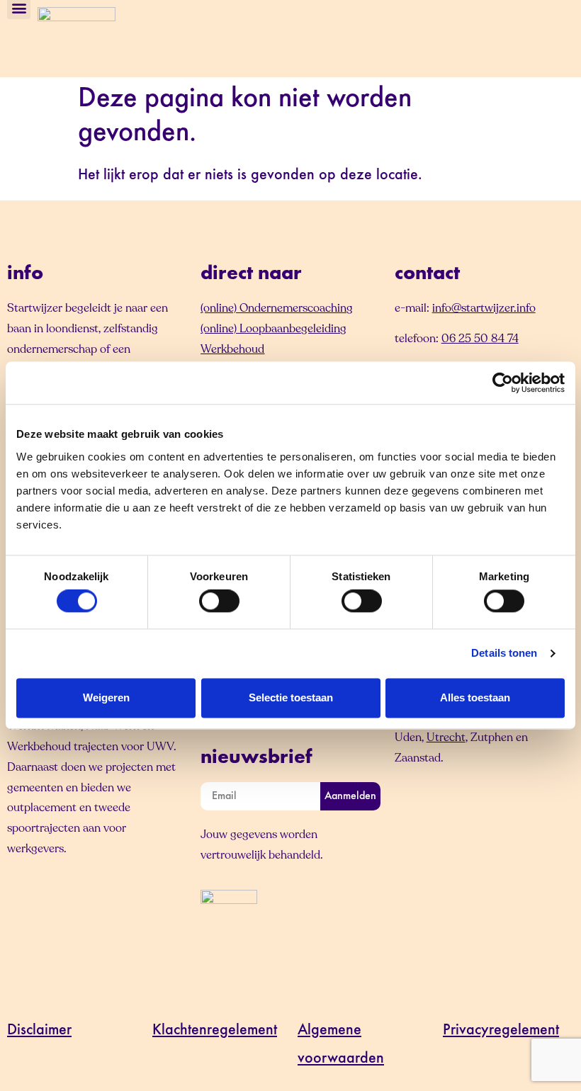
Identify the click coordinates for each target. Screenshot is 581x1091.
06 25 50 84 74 (480, 338)
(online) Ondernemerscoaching (277, 308)
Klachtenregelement (214, 1031)
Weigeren (106, 697)
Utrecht (446, 737)
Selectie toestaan (291, 697)
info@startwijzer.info (484, 308)
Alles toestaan (475, 697)
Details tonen (504, 654)
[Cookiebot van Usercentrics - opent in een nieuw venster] (503, 382)
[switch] (219, 601)
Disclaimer (39, 1031)
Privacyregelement (501, 1031)
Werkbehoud (232, 349)
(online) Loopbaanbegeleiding (273, 329)
